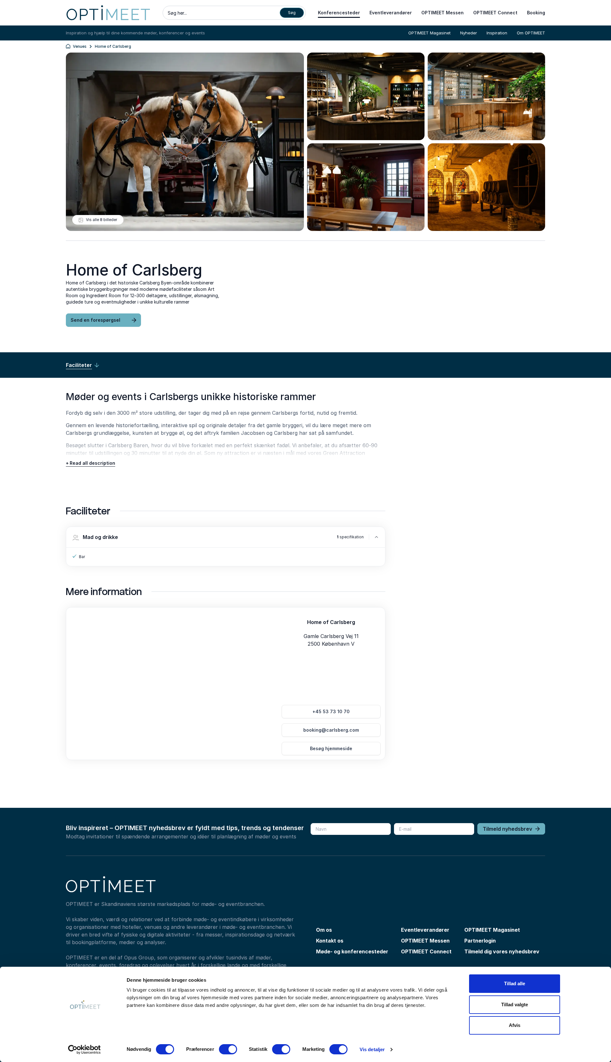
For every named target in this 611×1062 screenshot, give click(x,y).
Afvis (514, 1025)
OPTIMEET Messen (442, 12)
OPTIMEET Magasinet (429, 32)
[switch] (228, 1049)
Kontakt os (329, 940)
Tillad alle (514, 983)
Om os (324, 930)
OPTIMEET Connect (495, 12)
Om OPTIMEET (531, 32)
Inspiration (497, 32)
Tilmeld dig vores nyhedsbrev (501, 951)
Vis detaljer (372, 1049)
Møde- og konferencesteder (352, 951)
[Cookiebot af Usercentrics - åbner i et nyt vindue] (84, 1049)
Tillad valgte (514, 1004)
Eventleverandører (390, 12)
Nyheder (468, 32)
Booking (536, 12)
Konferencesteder (339, 12)
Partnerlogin (480, 940)
